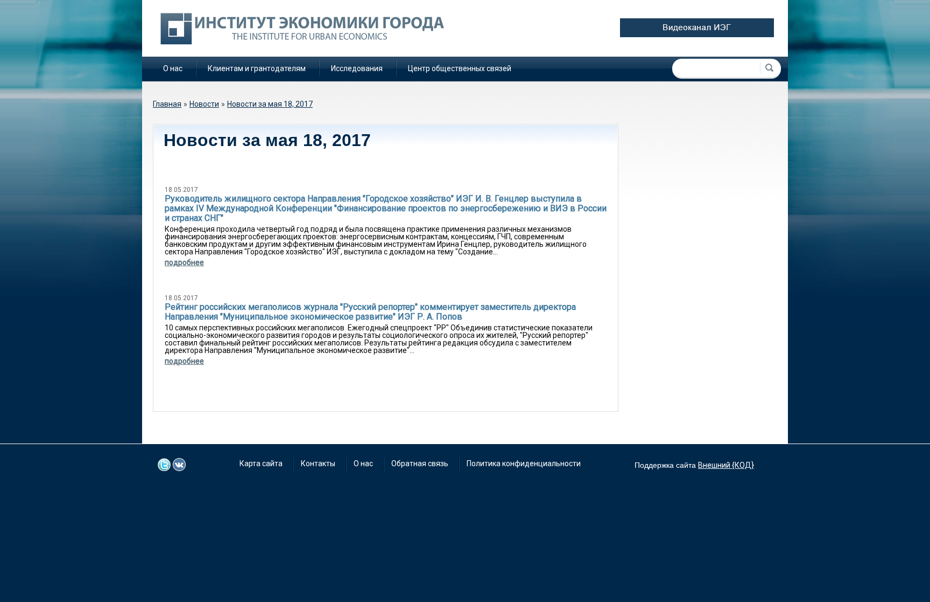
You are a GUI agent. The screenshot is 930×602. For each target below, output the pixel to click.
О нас (172, 68)
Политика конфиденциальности (524, 463)
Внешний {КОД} (726, 465)
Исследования (357, 68)
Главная (167, 104)
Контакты (318, 463)
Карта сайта (261, 463)
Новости (204, 104)
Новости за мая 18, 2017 (270, 104)
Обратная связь (419, 463)
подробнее (184, 262)
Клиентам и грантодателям (257, 68)
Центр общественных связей (459, 68)
